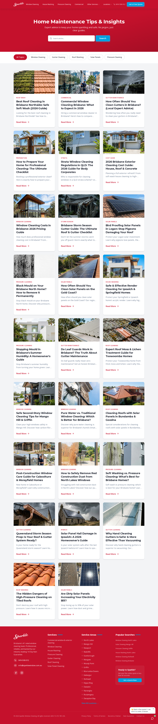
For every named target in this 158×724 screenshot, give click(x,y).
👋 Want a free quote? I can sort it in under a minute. (141, 710)
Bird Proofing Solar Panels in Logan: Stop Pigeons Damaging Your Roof (123, 229)
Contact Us (140, 716)
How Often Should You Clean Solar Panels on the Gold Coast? (78, 289)
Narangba (88, 690)
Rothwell (87, 679)
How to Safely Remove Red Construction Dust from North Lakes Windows (79, 477)
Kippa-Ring (88, 683)
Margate (87, 659)
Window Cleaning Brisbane (125, 661)
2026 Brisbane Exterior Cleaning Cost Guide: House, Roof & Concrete (121, 165)
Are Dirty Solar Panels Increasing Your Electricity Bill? (78, 597)
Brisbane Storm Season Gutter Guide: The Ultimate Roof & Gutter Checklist (79, 229)
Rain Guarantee (128, 716)
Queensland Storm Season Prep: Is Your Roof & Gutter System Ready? (34, 537)
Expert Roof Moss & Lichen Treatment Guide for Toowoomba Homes (123, 353)
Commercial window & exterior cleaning (60, 641)
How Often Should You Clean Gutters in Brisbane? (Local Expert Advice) (123, 105)
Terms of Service (99, 716)
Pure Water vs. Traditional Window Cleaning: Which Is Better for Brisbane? (78, 416)
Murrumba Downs (91, 671)
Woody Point (89, 663)
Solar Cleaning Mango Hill (124, 644)
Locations (106, 4)
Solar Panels (95, 57)
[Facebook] (16, 673)
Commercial (79, 4)
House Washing (48, 4)
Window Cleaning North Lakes (126, 640)
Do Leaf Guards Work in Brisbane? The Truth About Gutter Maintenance (79, 353)
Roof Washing (78, 57)
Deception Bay (89, 698)
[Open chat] (152, 718)
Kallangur (88, 675)
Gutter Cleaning (58, 57)
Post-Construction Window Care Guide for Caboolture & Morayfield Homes (34, 477)
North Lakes (89, 640)
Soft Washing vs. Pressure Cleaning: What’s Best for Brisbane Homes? (123, 477)
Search (102, 38)
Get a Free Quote (135, 4)
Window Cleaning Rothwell (125, 657)
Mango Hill (88, 644)
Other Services (92, 4)
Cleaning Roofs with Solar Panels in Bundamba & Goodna (123, 416)
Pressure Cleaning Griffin (124, 648)
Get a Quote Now (130, 680)
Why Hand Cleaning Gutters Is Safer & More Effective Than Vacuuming (123, 537)
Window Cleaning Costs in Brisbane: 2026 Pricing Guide (33, 229)
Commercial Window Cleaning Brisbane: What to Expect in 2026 (77, 105)
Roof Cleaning (53, 662)
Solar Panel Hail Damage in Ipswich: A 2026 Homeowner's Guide (79, 537)
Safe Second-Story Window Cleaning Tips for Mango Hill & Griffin (34, 416)
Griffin (86, 667)
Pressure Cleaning (64, 4)
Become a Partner (114, 716)
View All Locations (90, 703)
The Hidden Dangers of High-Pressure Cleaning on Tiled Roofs (34, 597)
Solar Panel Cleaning (56, 666)
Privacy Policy (86, 716)
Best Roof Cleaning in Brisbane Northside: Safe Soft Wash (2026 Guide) (32, 105)
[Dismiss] (153, 709)
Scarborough (89, 656)
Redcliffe (87, 652)
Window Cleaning (32, 4)
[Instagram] (22, 673)
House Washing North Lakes (125, 653)
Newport (87, 648)
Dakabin (87, 687)
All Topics (20, 57)
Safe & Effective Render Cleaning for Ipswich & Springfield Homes (121, 289)
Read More (21, 122)
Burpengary (89, 694)
